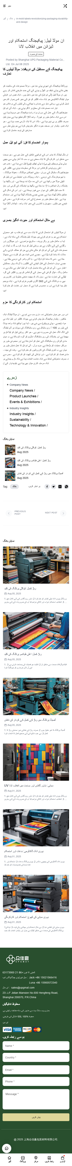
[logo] (37, 6)
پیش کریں (36, 1117)
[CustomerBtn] (6, 1148)
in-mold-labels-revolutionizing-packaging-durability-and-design (42, 20)
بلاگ (11, 18)
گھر (4, 18)
